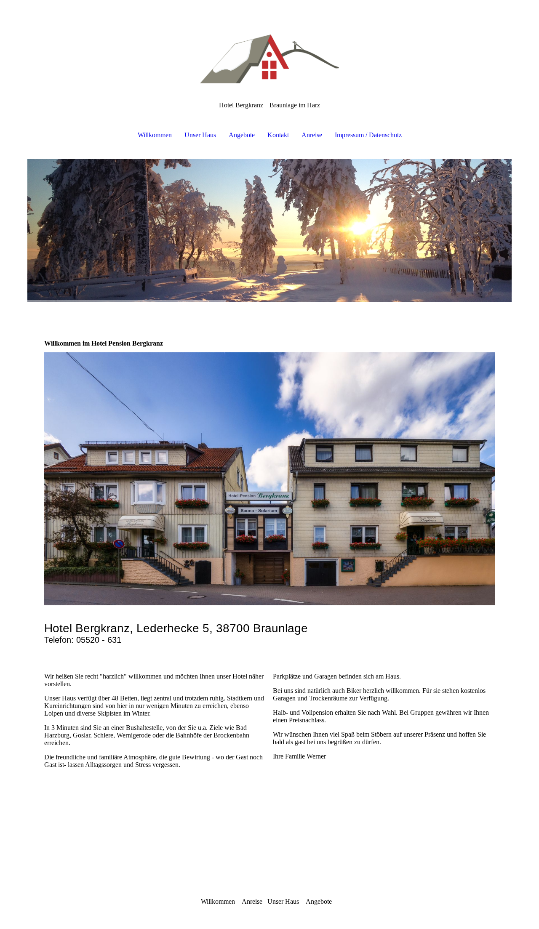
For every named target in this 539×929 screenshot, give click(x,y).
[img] (269, 42)
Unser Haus (200, 134)
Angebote (242, 134)
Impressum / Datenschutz (368, 134)
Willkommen (155, 134)
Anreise (312, 134)
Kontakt (278, 134)
